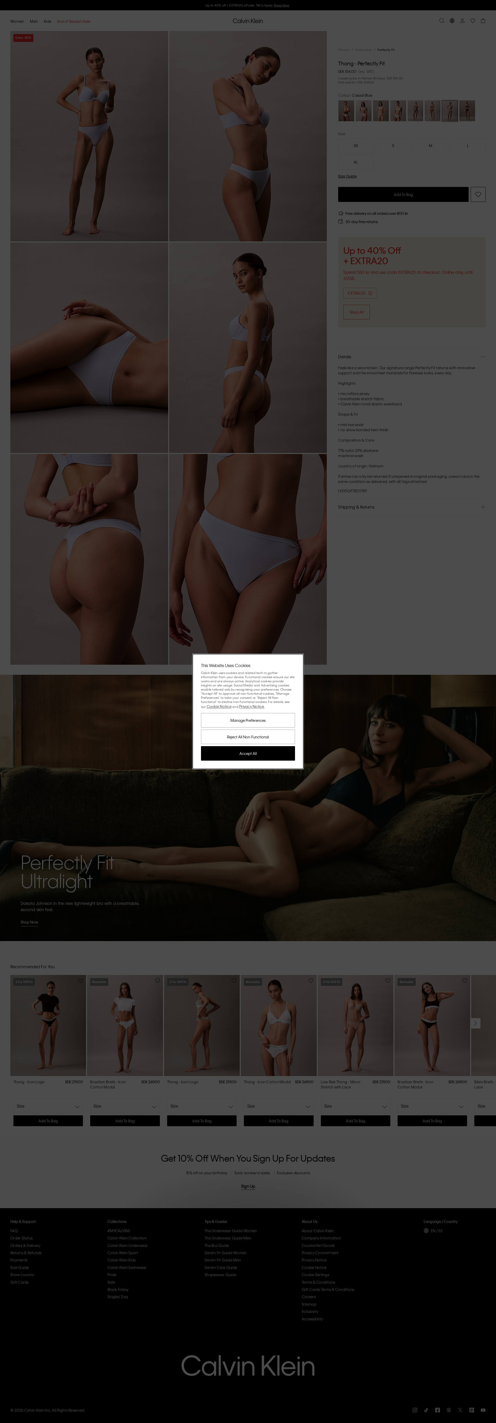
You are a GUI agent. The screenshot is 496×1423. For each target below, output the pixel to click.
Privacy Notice (251, 706)
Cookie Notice (219, 706)
